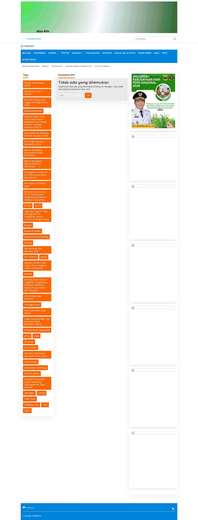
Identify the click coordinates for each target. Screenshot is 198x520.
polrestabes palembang (35, 367)
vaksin (27, 410)
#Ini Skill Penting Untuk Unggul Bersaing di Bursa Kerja (36, 102)
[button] (174, 38)
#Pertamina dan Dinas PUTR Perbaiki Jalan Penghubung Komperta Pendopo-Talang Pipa (35, 195)
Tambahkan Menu (33, 39)
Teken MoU (29, 399)
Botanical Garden (32, 231)
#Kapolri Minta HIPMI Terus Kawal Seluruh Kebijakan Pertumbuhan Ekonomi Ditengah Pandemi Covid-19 (35, 122)
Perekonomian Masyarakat (37, 330)
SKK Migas (29, 393)
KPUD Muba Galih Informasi (32, 297)
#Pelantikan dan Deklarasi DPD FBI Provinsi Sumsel (36, 134)
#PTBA (27, 205)
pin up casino (30, 347)
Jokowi (44, 257)
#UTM (38, 205)
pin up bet (29, 341)
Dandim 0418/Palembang (36, 236)
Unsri (45, 404)
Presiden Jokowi (31, 373)
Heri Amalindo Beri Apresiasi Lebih (33, 250)
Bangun (28, 225)
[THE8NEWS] (27, 46)
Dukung (28, 242)
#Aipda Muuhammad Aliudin (34, 84)
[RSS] (173, 509)
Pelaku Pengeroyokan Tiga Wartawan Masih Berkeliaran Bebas (36, 321)
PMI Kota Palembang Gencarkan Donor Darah (35, 354)
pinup (36, 335)
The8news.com (31, 404)
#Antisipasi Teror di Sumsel (33, 92)
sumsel (41, 393)
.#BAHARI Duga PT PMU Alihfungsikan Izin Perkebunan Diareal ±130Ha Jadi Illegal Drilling (36, 215)
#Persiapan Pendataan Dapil (35, 184)
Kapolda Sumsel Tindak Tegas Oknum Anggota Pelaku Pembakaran (35, 265)
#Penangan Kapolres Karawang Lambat (34, 142)
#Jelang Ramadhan (33, 111)
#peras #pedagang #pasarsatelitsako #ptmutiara (33, 164)
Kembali (28, 274)
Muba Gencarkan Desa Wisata (35, 311)
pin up (27, 335)
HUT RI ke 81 (30, 257)
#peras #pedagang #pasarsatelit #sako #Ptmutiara (33, 153)
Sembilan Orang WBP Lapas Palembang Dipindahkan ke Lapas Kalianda (34, 383)
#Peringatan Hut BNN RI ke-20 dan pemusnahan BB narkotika (35, 175)
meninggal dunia (32, 304)
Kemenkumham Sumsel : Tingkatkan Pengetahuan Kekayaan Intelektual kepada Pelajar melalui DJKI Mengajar (36, 285)
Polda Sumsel (30, 361)
